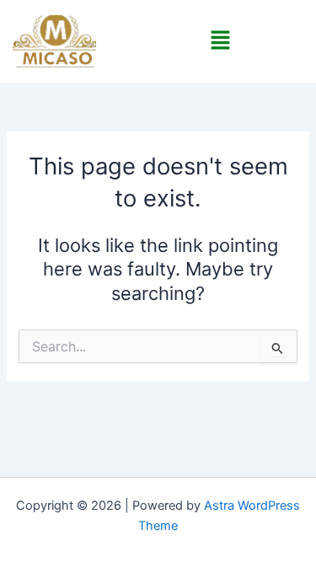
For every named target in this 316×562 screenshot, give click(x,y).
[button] (220, 41)
